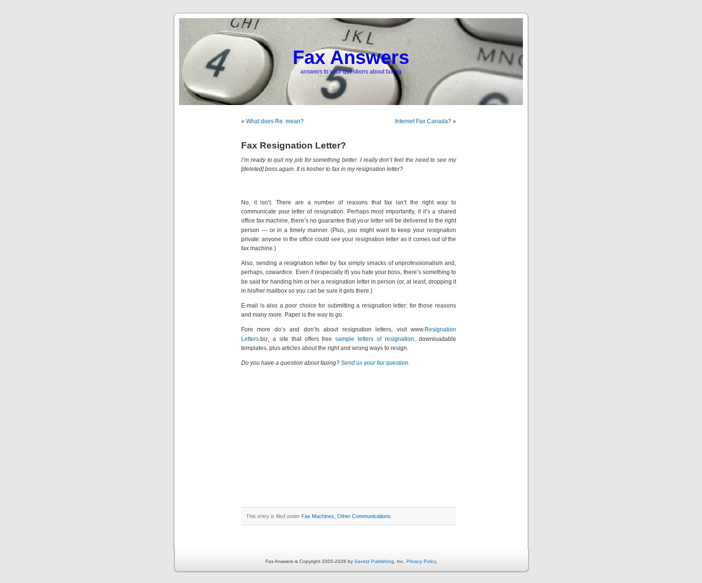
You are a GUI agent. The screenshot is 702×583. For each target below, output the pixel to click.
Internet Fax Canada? (423, 121)
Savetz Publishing (374, 561)
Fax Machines (317, 516)
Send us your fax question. (375, 363)
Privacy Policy (421, 561)
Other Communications (364, 516)
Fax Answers (351, 57)
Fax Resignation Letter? (293, 145)
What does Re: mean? (275, 121)
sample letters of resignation (374, 339)
